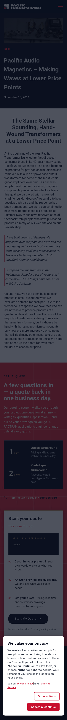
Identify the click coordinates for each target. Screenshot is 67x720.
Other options (47, 696)
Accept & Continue (43, 706)
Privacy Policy (25, 683)
